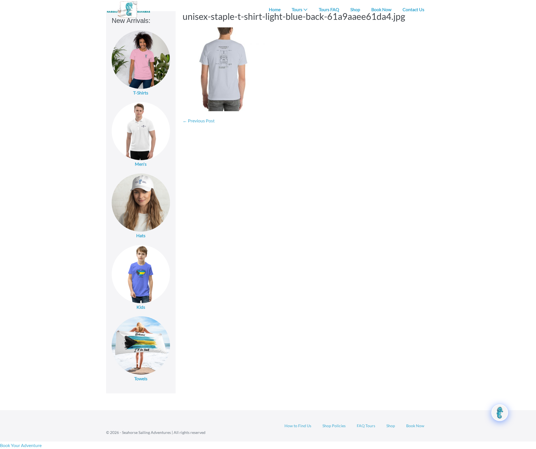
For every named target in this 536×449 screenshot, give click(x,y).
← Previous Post (199, 120)
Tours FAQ (329, 9)
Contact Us (413, 9)
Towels (140, 378)
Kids (141, 307)
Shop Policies (334, 425)
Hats (140, 235)
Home (275, 9)
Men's (141, 164)
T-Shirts (140, 92)
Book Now (381, 9)
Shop (355, 9)
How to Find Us (297, 425)
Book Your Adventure (21, 445)
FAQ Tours (366, 425)
